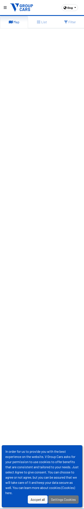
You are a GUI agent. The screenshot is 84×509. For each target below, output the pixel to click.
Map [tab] (16, 22)
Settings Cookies (63, 499)
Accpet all (38, 499)
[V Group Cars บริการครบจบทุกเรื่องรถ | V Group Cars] (22, 7)
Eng (70, 7)
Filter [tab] (72, 22)
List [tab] (43, 22)
